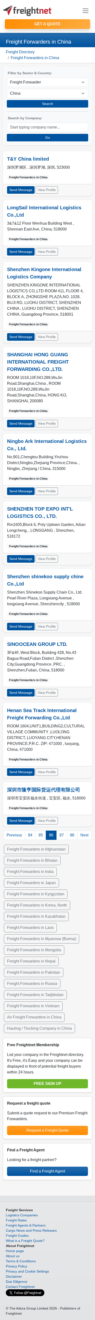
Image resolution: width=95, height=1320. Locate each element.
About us (12, 1256)
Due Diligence (16, 1281)
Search (47, 104)
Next (84, 835)
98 (72, 835)
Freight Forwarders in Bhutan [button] (32, 860)
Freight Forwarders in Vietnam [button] (33, 1006)
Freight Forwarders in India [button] (30, 872)
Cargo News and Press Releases (31, 1230)
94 (30, 835)
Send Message (20, 190)
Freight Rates (16, 1220)
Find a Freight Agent (47, 1171)
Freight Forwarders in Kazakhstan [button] (36, 916)
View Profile (47, 190)
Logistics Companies (22, 1215)
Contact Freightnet (20, 1287)
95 (40, 835)
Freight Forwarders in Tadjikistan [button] (35, 995)
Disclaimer (14, 1276)
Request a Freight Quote (47, 1130)
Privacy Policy (16, 1266)
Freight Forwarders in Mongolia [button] (34, 950)
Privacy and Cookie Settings (27, 1271)
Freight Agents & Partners (26, 1225)
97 (61, 835)
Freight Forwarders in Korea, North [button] (37, 905)
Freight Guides (17, 1236)
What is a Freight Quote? (25, 1241)
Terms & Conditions (21, 1261)
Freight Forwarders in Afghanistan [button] (36, 849)
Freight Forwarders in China (35, 58)
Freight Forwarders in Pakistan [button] (33, 972)
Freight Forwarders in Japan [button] (31, 883)
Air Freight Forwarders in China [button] (34, 1017)
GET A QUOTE (47, 24)
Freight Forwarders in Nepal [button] (31, 961)
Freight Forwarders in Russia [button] (32, 983)
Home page (15, 1251)
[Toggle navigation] (85, 10)
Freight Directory (20, 52)
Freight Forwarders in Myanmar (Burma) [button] (41, 939)
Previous (14, 835)
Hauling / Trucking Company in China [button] (39, 1028)
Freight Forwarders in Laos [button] (30, 928)
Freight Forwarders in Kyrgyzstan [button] (35, 894)
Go (47, 137)
